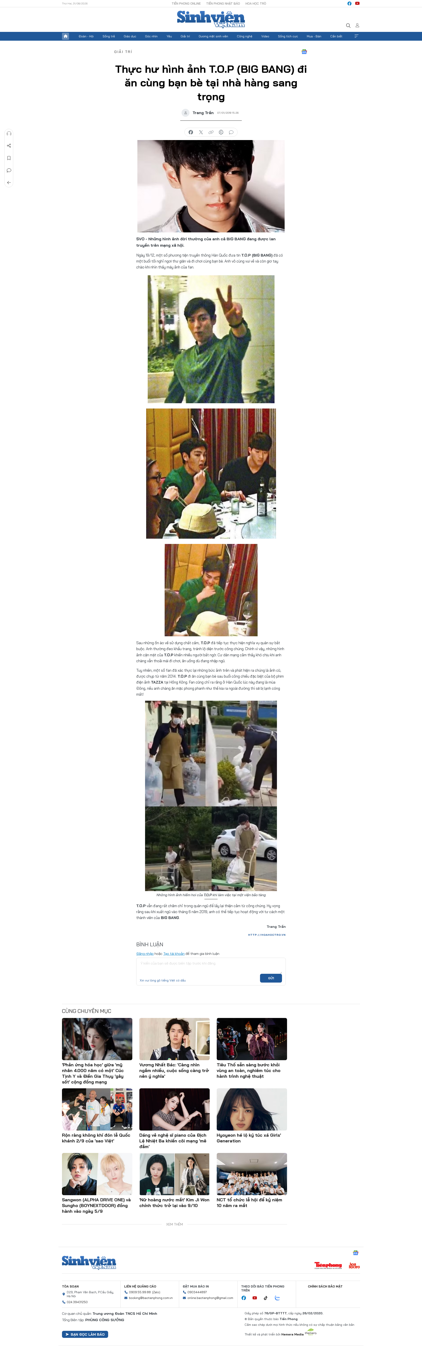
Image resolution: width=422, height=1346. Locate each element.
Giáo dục (130, 36)
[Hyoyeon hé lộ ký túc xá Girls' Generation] (252, 1109)
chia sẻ (190, 132)
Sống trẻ (109, 36)
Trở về (9, 182)
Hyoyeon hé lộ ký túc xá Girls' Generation (249, 1138)
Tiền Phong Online (186, 3)
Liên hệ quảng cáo (140, 1286)
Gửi (271, 978)
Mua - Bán (314, 36)
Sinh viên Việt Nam (89, 1263)
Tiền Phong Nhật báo (223, 3)
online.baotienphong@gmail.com (210, 1298)
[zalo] (280, 1298)
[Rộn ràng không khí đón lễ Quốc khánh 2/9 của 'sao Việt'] (97, 1109)
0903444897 (197, 1292)
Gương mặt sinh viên (213, 36)
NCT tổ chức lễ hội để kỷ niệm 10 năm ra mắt (249, 1202)
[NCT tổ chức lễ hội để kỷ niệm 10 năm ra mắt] (252, 1174)
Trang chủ (65, 36)
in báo (221, 132)
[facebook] (349, 3)
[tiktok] (268, 1298)
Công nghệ (244, 36)
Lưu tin (9, 158)
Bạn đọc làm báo (88, 1334)
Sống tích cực (288, 36)
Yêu (169, 36)
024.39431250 (77, 1302)
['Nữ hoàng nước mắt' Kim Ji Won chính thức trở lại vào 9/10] (174, 1174)
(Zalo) (156, 1292)
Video (265, 36)
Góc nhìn (151, 36)
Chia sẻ (9, 145)
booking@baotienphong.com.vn (151, 1298)
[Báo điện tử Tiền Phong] (328, 1266)
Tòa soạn (70, 1286)
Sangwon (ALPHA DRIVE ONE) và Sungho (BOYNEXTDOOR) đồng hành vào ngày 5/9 (96, 1205)
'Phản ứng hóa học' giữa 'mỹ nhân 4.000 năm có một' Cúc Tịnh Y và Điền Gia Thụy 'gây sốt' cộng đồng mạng (93, 1073)
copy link (211, 132)
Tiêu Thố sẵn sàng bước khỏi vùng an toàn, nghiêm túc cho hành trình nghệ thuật (248, 1070)
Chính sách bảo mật (325, 1286)
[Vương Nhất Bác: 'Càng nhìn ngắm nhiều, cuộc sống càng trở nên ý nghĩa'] (174, 1039)
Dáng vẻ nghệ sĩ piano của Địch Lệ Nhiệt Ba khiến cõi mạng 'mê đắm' (172, 1140)
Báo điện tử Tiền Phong (211, 19)
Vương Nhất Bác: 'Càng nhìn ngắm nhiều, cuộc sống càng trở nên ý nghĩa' (174, 1070)
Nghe (9, 133)
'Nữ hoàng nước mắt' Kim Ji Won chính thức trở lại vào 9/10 (174, 1202)
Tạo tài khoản (174, 953)
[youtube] (357, 3)
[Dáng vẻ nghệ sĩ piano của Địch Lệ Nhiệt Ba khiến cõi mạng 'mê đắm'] (174, 1109)
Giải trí (185, 36)
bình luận (231, 132)
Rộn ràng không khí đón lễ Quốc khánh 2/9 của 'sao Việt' (96, 1138)
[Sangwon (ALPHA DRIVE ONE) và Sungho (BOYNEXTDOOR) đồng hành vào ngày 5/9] (97, 1174)
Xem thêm (356, 36)
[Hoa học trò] (354, 1266)
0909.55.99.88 (140, 1292)
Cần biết (336, 36)
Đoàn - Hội (86, 36)
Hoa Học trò (256, 3)
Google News (304, 51)
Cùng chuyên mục (86, 1011)
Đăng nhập (145, 953)
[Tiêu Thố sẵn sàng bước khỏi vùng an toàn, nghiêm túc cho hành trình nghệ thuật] (252, 1039)
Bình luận (9, 170)
